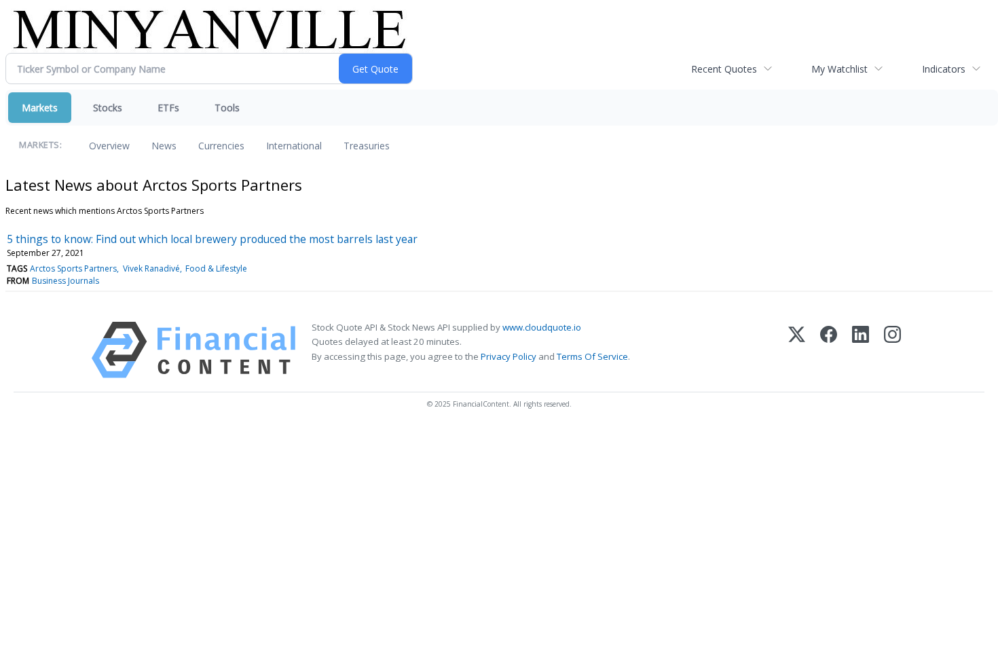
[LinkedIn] (860, 349)
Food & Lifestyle (216, 268)
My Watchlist (839, 68)
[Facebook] (829, 349)
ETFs (168, 107)
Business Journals (65, 280)
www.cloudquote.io (541, 327)
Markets (40, 107)
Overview (109, 145)
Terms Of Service (592, 356)
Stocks (107, 107)
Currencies (221, 145)
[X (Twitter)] (797, 349)
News (164, 145)
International (294, 145)
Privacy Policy (508, 356)
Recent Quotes (724, 68)
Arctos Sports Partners (73, 268)
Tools (227, 107)
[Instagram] (892, 349)
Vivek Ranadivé (151, 268)
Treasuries (367, 145)
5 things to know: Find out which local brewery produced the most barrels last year (212, 238)
